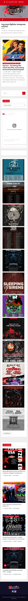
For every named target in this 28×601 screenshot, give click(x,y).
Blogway (23, 597)
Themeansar (14, 598)
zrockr (15, 144)
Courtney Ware (17, 574)
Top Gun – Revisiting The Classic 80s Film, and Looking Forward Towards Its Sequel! (13, 67)
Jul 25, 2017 (7, 71)
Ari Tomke (15, 475)
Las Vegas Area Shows (8, 516)
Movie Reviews (12, 63)
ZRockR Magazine (8, 144)
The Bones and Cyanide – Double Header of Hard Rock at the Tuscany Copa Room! (13, 539)
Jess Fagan (16, 508)
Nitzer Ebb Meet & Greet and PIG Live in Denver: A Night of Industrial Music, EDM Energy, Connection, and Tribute (14, 474)
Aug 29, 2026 (8, 475)
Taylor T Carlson (16, 71)
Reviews (18, 63)
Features (5, 63)
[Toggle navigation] (25, 19)
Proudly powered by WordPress (9, 597)
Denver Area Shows (8, 450)
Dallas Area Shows (8, 483)
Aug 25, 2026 (8, 508)
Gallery (15, 450)
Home (2, 28)
